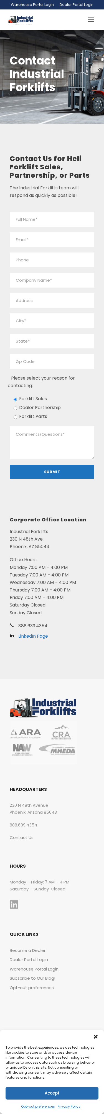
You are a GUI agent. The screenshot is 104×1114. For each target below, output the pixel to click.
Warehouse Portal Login (32, 4)
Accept (52, 1093)
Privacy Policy (69, 1106)
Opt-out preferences (38, 1106)
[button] (95, 1036)
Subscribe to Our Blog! (32, 978)
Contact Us (22, 837)
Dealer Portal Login (76, 4)
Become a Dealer (27, 950)
